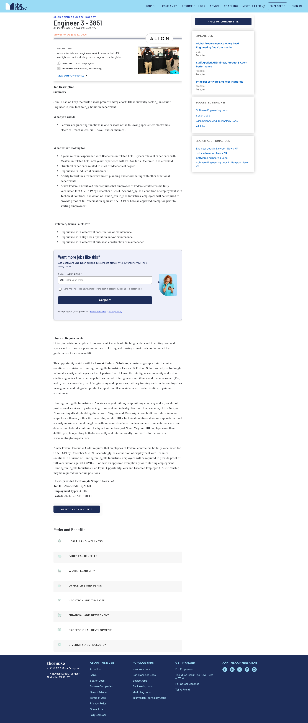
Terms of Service (98, 311)
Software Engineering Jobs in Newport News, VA (222, 164)
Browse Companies (101, 686)
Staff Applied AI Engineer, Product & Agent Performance (221, 64)
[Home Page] (16, 7)
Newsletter (251, 6)
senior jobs (203, 115)
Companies (170, 6)
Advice (215, 6)
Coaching (231, 6)
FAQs (93, 675)
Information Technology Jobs (149, 697)
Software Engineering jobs (211, 110)
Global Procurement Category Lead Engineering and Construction (217, 45)
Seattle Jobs (140, 680)
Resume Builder (193, 6)
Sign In (297, 6)
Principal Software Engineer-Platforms (219, 81)
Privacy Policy (115, 311)
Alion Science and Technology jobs (217, 120)
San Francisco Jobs (144, 675)
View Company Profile (71, 75)
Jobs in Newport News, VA (211, 153)
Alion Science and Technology (74, 17)
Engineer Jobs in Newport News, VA (217, 148)
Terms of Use (98, 697)
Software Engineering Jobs (211, 157)
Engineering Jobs (143, 686)
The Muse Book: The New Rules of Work (194, 676)
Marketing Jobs (142, 692)
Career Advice (98, 692)
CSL (198, 51)
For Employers (184, 669)
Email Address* (70, 274)
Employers (277, 6)
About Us (95, 669)
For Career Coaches (187, 684)
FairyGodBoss (98, 715)
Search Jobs (97, 680)
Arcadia (200, 70)
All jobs (200, 126)
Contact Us (96, 709)
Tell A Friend (182, 689)
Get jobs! (105, 299)
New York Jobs (141, 669)
